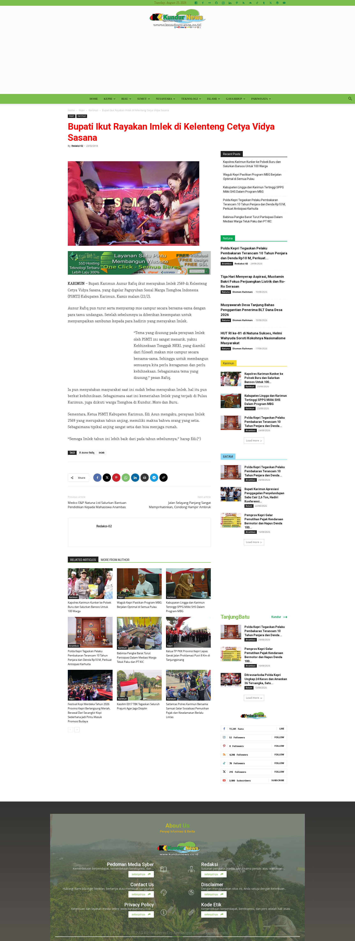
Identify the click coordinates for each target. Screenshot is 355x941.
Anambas (74, 645)
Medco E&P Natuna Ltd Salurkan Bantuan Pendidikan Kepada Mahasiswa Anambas (97, 505)
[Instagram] (223, 3)
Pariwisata (259, 98)
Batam (249, 505)
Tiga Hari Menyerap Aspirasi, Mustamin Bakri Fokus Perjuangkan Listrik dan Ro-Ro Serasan (253, 281)
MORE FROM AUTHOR (115, 559)
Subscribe (277, 780)
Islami (212, 98)
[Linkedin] (230, 3)
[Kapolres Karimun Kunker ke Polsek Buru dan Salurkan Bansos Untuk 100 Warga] (90, 583)
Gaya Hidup (234, 98)
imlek (101, 452)
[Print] (145, 477)
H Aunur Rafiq (86, 452)
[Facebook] (203, 3)
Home (94, 98)
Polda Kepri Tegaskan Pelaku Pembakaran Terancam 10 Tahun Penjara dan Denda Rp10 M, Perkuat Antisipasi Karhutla (254, 204)
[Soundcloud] (250, 3)
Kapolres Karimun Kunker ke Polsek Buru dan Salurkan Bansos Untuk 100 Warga (89, 607)
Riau (124, 98)
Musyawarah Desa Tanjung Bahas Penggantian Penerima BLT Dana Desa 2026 (251, 310)
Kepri (108, 98)
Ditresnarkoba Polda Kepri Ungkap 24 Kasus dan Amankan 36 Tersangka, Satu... (265, 679)
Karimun (93, 110)
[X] (270, 3)
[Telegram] (154, 477)
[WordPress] (277, 3)
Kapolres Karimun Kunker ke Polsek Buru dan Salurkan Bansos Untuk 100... (263, 378)
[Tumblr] (264, 3)
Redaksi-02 (77, 145)
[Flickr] (209, 3)
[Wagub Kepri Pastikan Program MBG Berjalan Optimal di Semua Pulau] (139, 583)
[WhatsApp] (126, 477)
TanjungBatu (235, 617)
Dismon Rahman (243, 291)
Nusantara (164, 98)
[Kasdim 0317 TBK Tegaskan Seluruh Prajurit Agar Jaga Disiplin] (139, 685)
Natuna (228, 238)
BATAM (228, 456)
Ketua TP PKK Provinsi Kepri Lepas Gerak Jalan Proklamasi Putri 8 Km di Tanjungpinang (188, 655)
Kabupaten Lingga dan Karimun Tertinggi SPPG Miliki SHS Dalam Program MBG (185, 607)
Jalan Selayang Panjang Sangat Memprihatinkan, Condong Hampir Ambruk (180, 505)
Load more (252, 440)
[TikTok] (257, 3)
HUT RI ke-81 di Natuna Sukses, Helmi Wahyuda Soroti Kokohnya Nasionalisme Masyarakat (253, 338)
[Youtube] (284, 3)
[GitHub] (216, 3)
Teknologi (189, 98)
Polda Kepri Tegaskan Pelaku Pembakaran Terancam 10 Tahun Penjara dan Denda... (264, 422)
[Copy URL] (163, 477)
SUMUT (142, 98)
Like (281, 728)
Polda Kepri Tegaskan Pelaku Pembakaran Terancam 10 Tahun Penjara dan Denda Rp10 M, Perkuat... (254, 253)
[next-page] (77, 729)
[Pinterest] (237, 3)
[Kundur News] (177, 19)
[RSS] (243, 3)
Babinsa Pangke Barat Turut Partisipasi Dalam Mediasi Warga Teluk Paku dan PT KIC (136, 657)
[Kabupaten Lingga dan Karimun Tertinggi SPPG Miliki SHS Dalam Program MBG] (188, 583)
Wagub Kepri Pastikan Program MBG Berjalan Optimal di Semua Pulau (252, 177)
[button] (350, 99)
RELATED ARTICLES (83, 559)
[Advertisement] (177, 63)
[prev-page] (70, 729)
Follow (279, 737)
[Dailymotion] (196, 3)
